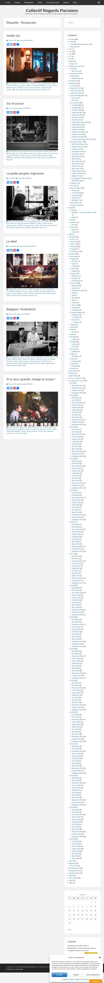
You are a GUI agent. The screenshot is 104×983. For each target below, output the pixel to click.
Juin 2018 (75, 602)
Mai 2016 (75, 541)
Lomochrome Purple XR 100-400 (83, 139)
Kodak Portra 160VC (79, 132)
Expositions (73, 371)
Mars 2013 (75, 449)
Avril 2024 (75, 780)
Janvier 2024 (76, 788)
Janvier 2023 (76, 756)
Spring (41, 227)
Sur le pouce (15, 103)
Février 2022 (76, 722)
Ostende (75, 266)
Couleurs (28, 85)
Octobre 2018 (76, 612)
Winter (44, 89)
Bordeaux (75, 285)
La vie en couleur (35, 83)
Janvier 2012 (76, 407)
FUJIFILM (20, 87)
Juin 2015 (75, 507)
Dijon (73, 293)
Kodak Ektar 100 (77, 125)
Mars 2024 (75, 797)
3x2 (20, 85)
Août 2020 (75, 651)
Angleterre (75, 315)
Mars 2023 (75, 766)
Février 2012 (76, 405)
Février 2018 (76, 595)
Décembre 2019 (77, 624)
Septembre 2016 (77, 551)
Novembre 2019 (77, 641)
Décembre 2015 (77, 498)
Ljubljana (75, 351)
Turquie (72, 363)
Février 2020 (27, 427)
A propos (17, 2)
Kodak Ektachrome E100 (80, 122)
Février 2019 (76, 627)
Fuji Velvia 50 (76, 120)
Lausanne (75, 361)
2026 (72, 839)
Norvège (73, 337)
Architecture (73, 81)
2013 (72, 427)
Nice (73, 300)
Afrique (71, 61)
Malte (72, 334)
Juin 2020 (75, 666)
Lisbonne (75, 344)
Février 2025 (21, 83)
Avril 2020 (75, 654)
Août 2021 (75, 683)
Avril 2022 (75, 717)
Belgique (15, 357)
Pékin (74, 217)
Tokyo (74, 232)
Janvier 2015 (76, 502)
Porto (73, 346)
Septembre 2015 (77, 519)
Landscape (50, 431)
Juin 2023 (75, 761)
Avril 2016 (75, 527)
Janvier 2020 (76, 661)
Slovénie (73, 349)
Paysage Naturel (74, 870)
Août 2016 (75, 524)
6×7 (70, 56)
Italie (71, 329)
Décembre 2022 (77, 719)
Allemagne (73, 256)
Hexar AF (75, 98)
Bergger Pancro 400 (78, 146)
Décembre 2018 (77, 593)
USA (71, 68)
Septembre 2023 (77, 773)
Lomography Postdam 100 (80, 178)
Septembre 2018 (77, 615)
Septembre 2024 (77, 805)
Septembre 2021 (77, 710)
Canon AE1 (74, 86)
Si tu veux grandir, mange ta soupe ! (30, 379)
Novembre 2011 (77, 388)
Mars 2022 (75, 734)
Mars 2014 (75, 480)
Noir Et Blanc (39, 151)
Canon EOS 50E (75, 93)
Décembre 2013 (77, 434)
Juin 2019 (75, 634)
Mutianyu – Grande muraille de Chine (84, 212)
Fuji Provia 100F (77, 112)
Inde (71, 220)
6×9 (70, 59)
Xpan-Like (73, 47)
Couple (36, 291)
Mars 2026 (75, 858)
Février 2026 (76, 846)
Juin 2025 (75, 824)
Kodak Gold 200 (77, 127)
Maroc (72, 64)
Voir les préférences (93, 975)
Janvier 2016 (76, 534)
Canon (50, 153)
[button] (100, 957)
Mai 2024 (75, 795)
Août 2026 (75, 841)
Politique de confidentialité (82, 979)
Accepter (59, 975)
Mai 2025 (75, 827)
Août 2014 (75, 461)
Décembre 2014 (77, 466)
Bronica (74, 190)
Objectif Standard (47, 157)
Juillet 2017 (75, 568)
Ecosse (74, 320)
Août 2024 (75, 778)
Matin (37, 225)
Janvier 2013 (76, 439)
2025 (72, 807)
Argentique (72, 83)
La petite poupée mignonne (25, 173)
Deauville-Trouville (78, 290)
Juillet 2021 (75, 695)
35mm (16, 85)
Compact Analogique (77, 95)
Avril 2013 (75, 432)
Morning (50, 225)
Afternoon (26, 153)
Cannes (74, 288)
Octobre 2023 (76, 771)
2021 (72, 680)
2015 (72, 490)
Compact (27, 357)
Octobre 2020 (76, 675)
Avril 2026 (75, 844)
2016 (72, 522)
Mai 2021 (75, 700)
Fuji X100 (73, 246)
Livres (71, 861)
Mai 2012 (75, 415)
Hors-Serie (74, 866)
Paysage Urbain (74, 873)
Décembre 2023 (77, 751)
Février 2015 (76, 500)
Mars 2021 (75, 702)
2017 (72, 554)
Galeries (66, 2)
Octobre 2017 (76, 580)
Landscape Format (46, 87)
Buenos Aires (76, 78)
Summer (31, 295)
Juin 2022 (75, 729)
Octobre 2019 (76, 644)
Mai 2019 (75, 636)
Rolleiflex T (75, 200)
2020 (23, 429)
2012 (72, 395)
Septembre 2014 (77, 488)
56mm (19, 223)
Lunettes (8, 89)
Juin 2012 (75, 412)
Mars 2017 (75, 576)
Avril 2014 (75, 463)
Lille (73, 295)
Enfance (39, 223)
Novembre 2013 (77, 451)
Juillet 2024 (75, 790)
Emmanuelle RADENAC (26, 40)
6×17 (70, 49)
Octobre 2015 (76, 517)
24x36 (10, 83)
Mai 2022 (75, 732)
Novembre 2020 (77, 673)
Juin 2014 (75, 476)
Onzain (74, 302)
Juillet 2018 (75, 600)
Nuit (17, 89)
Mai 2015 (75, 510)
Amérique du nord (75, 66)
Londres (76, 317)
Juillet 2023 (75, 758)
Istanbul (74, 366)
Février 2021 (76, 690)
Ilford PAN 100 (76, 164)
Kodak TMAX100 (77, 171)
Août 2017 (75, 556)
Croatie (72, 268)
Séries (75, 2)
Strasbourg (75, 310)
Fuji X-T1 (73, 239)
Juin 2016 (75, 539)
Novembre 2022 (77, 736)
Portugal (73, 341)
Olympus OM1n (75, 205)
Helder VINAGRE (25, 108)
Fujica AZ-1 (74, 183)
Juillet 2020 (75, 663)
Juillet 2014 (75, 473)
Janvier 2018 (76, 597)
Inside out (13, 35)
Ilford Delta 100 (77, 154)
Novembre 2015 (77, 515)
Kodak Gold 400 (77, 129)
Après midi (33, 153)
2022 (13, 291)
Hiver (32, 87)
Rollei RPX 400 (77, 181)
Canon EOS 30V (75, 90)
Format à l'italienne (37, 155)
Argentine (73, 76)
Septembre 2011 (77, 393)
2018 (72, 585)
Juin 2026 (75, 853)
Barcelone (75, 276)
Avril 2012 (75, 400)
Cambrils (75, 278)
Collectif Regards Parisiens (52, 10)
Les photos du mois (52, 2)
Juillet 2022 (39, 357)
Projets (39, 2)
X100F (24, 365)
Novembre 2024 (48, 151)
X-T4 (48, 89)
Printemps (28, 227)
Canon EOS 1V (75, 88)
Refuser (76, 975)
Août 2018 (75, 588)
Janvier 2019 (76, 629)
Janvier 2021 (76, 693)
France (28, 83)
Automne (39, 153)
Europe (14, 83)
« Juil (69, 929)
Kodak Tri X (76, 176)
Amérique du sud (74, 73)
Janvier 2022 (76, 724)
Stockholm (75, 356)
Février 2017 (76, 563)
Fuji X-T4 (73, 244)
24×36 (71, 39)
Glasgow (76, 322)
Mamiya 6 (75, 198)
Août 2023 (75, 746)
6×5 (70, 51)
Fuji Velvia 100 (76, 117)
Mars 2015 (75, 512)
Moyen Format (75, 188)
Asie (70, 207)
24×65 (71, 42)
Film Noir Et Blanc (76, 142)
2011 (72, 383)
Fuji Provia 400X (77, 115)
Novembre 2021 (77, 705)
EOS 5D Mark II (15, 155)
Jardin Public (73, 376)
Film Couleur (74, 103)
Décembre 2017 (77, 561)
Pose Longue (73, 878)
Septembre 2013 (77, 456)
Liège (73, 263)
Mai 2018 (75, 605)
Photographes (28, 2)
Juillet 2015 (75, 505)
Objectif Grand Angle (25, 89)
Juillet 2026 (75, 851)
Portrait (71, 875)
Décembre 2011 (77, 385)
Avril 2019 (75, 622)
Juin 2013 (75, 444)
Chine (72, 210)
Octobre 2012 (76, 422)
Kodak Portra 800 (77, 137)
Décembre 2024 (77, 783)
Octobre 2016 (76, 549)
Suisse (72, 359)
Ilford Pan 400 (76, 166)
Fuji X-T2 (39, 427)
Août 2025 (75, 810)
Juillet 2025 (75, 822)
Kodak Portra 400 (77, 134)
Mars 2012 (75, 417)
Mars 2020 (75, 671)
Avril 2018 (75, 590)
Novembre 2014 (77, 483)
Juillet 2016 (75, 537)
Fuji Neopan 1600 (77, 151)
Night (13, 89)
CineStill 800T (76, 107)
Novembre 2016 (77, 546)
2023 (72, 744)
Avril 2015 (75, 495)
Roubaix (74, 307)
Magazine (72, 863)
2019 (72, 617)
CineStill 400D (76, 105)
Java (73, 224)
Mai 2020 (75, 668)
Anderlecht (39, 359)
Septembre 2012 (77, 424)
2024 (9, 153)
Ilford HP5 (75, 159)
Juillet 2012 (75, 410)
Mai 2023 (75, 763)
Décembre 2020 (77, 656)
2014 (72, 459)
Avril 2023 (15, 221)
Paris (54, 151)
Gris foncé (27, 87)
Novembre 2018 (77, 610)
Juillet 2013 (75, 441)
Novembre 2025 (77, 831)
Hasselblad (75, 195)
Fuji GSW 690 (76, 193)
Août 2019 (75, 619)
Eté (54, 291)
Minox (74, 100)
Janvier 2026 (76, 849)
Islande (72, 327)
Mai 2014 (75, 478)
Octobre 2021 (76, 707)
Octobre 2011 (76, 390)
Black (23, 85)
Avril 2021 (75, 685)
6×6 (70, 54)
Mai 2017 (75, 573)
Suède (72, 354)
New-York (75, 71)
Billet (70, 234)
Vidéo (71, 883)
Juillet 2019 (75, 632)
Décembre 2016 (77, 529)
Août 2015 (75, 493)
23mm (20, 359)
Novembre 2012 (77, 420)
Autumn (45, 153)
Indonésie (73, 222)
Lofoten (74, 339)
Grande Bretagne (76, 312)
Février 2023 (76, 753)
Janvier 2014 (76, 471)
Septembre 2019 (77, 646)
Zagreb (74, 271)
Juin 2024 (75, 792)
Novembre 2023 (77, 768)
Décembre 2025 (77, 814)
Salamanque (76, 281)
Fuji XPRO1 (74, 251)
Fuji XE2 (73, 249)
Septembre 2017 (77, 583)
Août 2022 (75, 714)
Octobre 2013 (76, 454)
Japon (72, 227)
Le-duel (11, 241)
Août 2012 (75, 398)
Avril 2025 (75, 812)
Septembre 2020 (77, 678)
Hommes (37, 87)
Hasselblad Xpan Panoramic (79, 44)
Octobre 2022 (49, 289)
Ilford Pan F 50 (77, 168)
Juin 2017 (75, 571)
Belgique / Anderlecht (20, 309)
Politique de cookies (68, 979)
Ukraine (73, 368)
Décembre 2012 (77, 402)
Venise (74, 332)
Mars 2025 (75, 829)
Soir (41, 89)
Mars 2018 (75, 607)
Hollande (73, 324)
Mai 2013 (75, 446)
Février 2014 (76, 468)
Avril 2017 (75, 558)
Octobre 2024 (76, 802)
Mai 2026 (75, 856)
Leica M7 (73, 185)
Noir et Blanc (37, 157)
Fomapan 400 (76, 149)
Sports (71, 880)
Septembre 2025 (77, 836)
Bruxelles (21, 357)
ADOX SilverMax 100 (79, 144)
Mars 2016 (75, 544)
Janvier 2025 (76, 819)
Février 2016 (76, 532)
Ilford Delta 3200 (77, 156)
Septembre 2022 (77, 741)
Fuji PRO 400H (77, 110)
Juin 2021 (75, 697)
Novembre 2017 (77, 578)
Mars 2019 (75, 639)
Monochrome (29, 157)
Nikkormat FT (75, 203)
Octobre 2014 (76, 485)
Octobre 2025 (76, 834)
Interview (72, 373)
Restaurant (35, 89)
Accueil (7, 2)
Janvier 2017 (76, 566)
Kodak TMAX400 (77, 173)
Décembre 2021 (77, 688)
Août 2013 (75, 429)
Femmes (28, 155)
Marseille (75, 298)
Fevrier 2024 (76, 785)
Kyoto (74, 229)
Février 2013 (76, 437)
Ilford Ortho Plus (77, 161)
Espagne (73, 273)
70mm (21, 153)
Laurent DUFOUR (25, 314)
